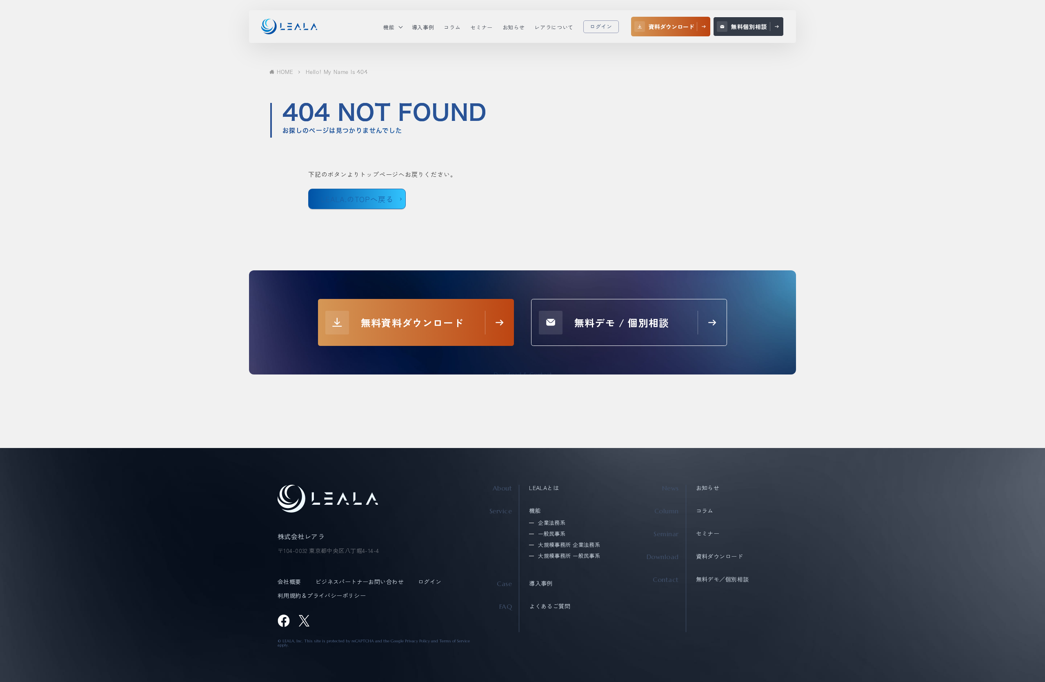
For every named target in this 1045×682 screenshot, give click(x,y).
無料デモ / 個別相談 (621, 322)
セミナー (708, 533)
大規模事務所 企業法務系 (569, 544)
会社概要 (289, 581)
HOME (285, 71)
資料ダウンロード (719, 556)
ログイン (601, 26)
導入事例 (541, 583)
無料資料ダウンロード (412, 322)
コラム (705, 510)
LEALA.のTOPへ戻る (357, 199)
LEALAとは (544, 487)
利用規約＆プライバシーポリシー (322, 595)
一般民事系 (551, 533)
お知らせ (708, 487)
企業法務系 (551, 522)
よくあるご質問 (549, 606)
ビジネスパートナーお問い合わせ (360, 581)
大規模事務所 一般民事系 (569, 555)
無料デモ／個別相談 (722, 579)
